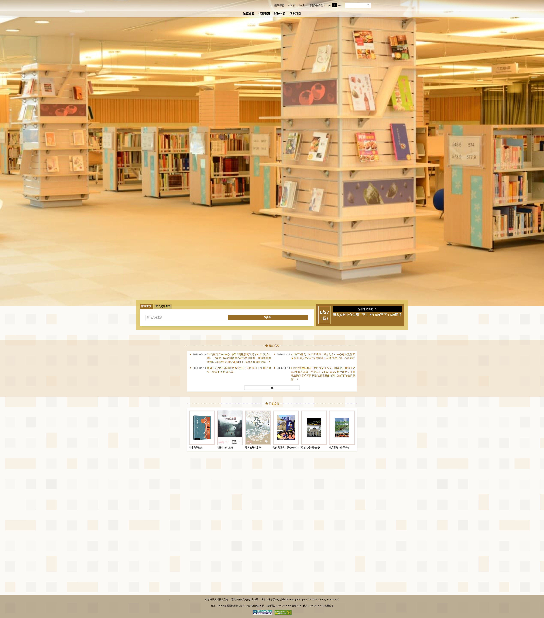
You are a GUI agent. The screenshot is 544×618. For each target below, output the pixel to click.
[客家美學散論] (202, 428)
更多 (272, 387)
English (303, 5)
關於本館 (279, 13)
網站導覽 (279, 5)
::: (271, 5)
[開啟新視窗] (262, 612)
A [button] (334, 5)
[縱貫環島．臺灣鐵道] (342, 428)
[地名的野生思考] (258, 428)
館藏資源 (248, 13)
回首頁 (291, 5)
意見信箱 (329, 605)
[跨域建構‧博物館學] (314, 428)
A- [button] (329, 5)
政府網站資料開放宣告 (216, 599)
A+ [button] (339, 5)
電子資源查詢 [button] (163, 306)
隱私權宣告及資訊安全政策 (244, 599)
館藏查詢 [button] (146, 306)
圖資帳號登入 (318, 5)
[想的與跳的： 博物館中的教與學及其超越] (286, 428)
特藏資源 (264, 13)
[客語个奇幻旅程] (230, 428)
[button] (368, 5)
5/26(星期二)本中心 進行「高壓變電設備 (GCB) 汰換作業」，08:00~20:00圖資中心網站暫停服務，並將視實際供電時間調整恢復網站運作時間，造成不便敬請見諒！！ (239, 358)
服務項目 (295, 13)
